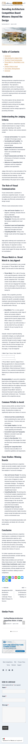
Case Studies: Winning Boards (12, 68)
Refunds (14, 665)
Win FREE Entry (17, 3)
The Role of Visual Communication (13, 60)
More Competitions (8, 662)
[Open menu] (24, 3)
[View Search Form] (8, 3)
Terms (8, 665)
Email (4, 696)
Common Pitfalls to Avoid (11, 66)
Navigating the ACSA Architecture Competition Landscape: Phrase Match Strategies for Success (7, 594)
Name (4, 687)
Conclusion (7, 71)
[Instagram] (6, 670)
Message (5, 705)
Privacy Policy (21, 662)
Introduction (8, 56)
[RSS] (12, 670)
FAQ (15, 662)
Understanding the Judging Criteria (13, 58)
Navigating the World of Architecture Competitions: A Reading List (20, 592)
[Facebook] (3, 670)
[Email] (9, 670)
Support (19, 665)
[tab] (10, 631)
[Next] (23, 623)
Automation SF (6, 24)
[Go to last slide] (4, 623)
